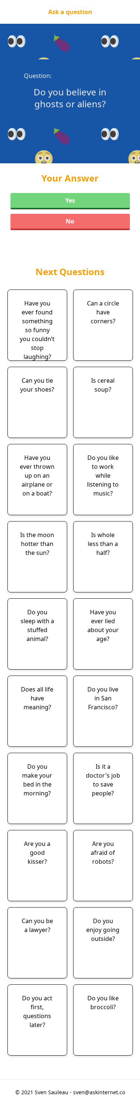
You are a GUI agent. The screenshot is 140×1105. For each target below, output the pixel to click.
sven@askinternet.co (99, 1092)
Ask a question (70, 12)
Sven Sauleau (52, 1092)
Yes (70, 200)
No (70, 221)
